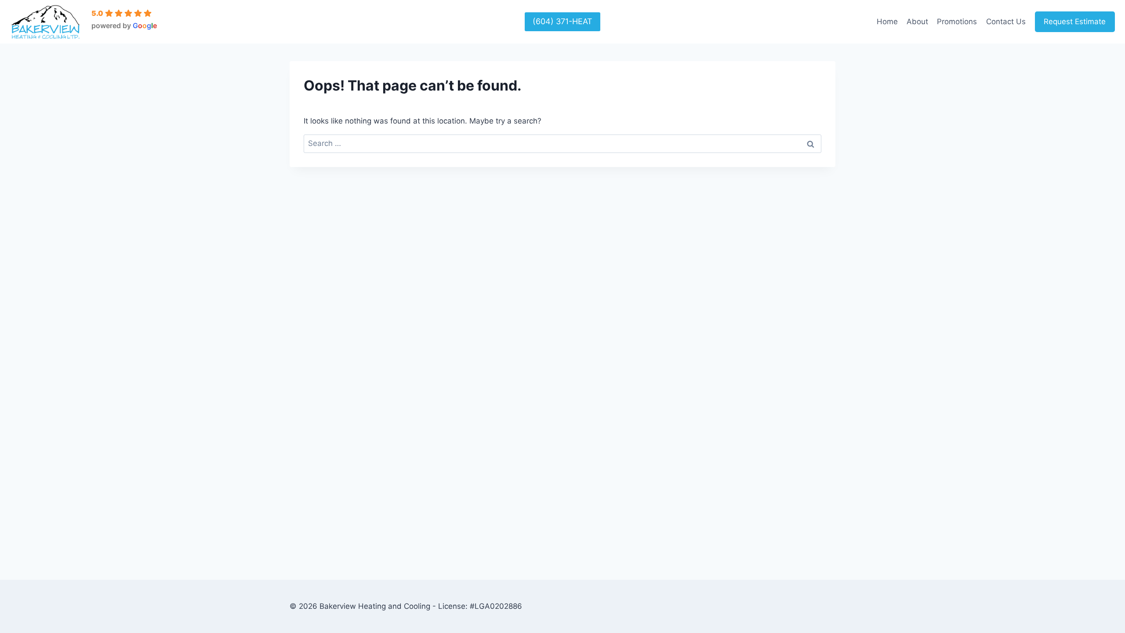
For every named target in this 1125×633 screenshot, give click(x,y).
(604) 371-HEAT (562, 21)
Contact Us (1006, 21)
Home (887, 21)
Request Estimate (1075, 21)
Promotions (957, 21)
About (917, 21)
